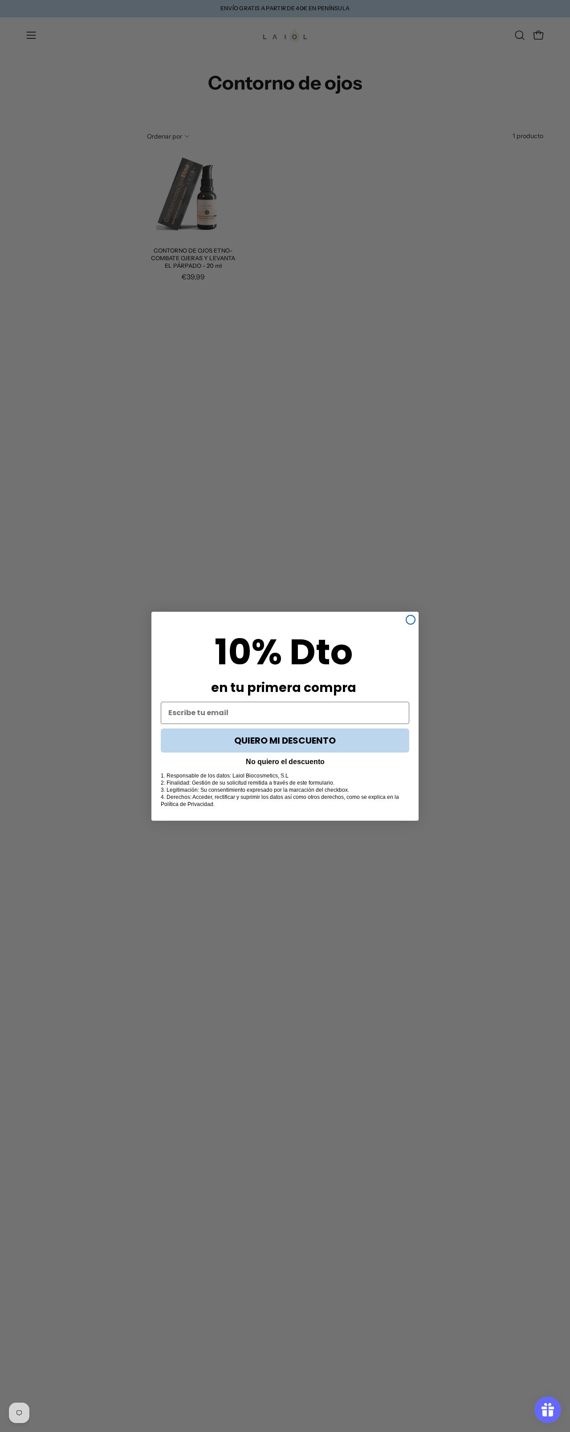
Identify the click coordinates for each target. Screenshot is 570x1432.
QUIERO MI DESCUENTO (285, 740)
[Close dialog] (410, 619)
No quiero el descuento (285, 761)
